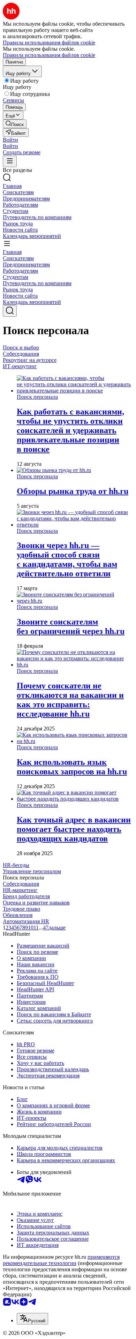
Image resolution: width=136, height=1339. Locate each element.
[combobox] (32, 1318)
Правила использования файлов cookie (49, 55)
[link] (15, 123)
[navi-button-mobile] (10, 161)
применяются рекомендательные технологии (61, 1260)
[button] (10, 140)
